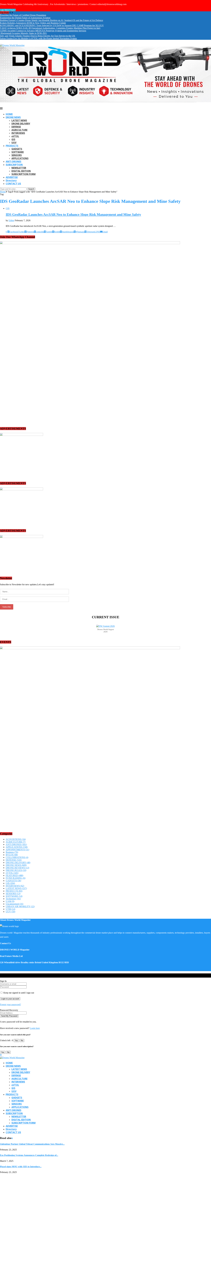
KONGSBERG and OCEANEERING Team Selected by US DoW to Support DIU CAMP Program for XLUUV (52, 25)
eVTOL (15, 136)
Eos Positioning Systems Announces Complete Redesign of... (29, 1155)
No (22, 1040)
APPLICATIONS (19, 158)
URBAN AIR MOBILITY (20, 906)
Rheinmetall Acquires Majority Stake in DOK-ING (23, 33)
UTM (10, 909)
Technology (13, 898)
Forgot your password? (10, 1004)
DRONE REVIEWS (17, 867)
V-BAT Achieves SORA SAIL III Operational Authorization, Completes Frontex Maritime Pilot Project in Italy (50, 28)
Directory (11, 180)
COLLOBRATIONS (17, 857)
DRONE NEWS (13, 117)
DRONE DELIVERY (20, 123)
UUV (13, 142)
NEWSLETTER (18, 167)
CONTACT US (13, 183)
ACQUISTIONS (16, 839)
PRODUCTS (12, 145)
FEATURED (14, 875)
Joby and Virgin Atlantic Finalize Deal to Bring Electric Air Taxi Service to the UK (37, 36)
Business (12, 852)
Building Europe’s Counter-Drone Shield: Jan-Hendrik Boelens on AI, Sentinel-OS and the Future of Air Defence (51, 20)
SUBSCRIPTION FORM (23, 174)
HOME (9, 114)
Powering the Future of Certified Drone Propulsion (23, 15)
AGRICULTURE (19, 129)
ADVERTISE (12, 177)
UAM (10, 901)
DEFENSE (16, 126)
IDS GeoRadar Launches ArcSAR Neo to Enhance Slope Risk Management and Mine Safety (73, 214)
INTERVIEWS (18, 133)
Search (31, 189)
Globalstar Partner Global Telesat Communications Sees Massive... (32, 1144)
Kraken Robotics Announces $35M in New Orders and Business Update (33, 23)
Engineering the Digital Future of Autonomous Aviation (25, 18)
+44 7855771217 (8, 10)
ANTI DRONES (13, 161)
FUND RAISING (15, 878)
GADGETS (16, 148)
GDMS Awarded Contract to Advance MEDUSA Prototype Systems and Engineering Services (43, 30)
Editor (11, 220)
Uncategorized (14, 904)
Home (3, 191)
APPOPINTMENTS (17, 849)
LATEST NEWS (19, 120)
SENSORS (16, 155)
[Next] (12, 12)
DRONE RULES (16, 870)
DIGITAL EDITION (21, 171)
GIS (13, 139)
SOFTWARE (17, 152)
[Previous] (10, 12)
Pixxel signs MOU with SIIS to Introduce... (20, 1166)
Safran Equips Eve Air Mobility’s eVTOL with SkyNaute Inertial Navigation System (38, 38)
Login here (35, 1028)
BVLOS (12, 855)
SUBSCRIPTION (14, 164)
